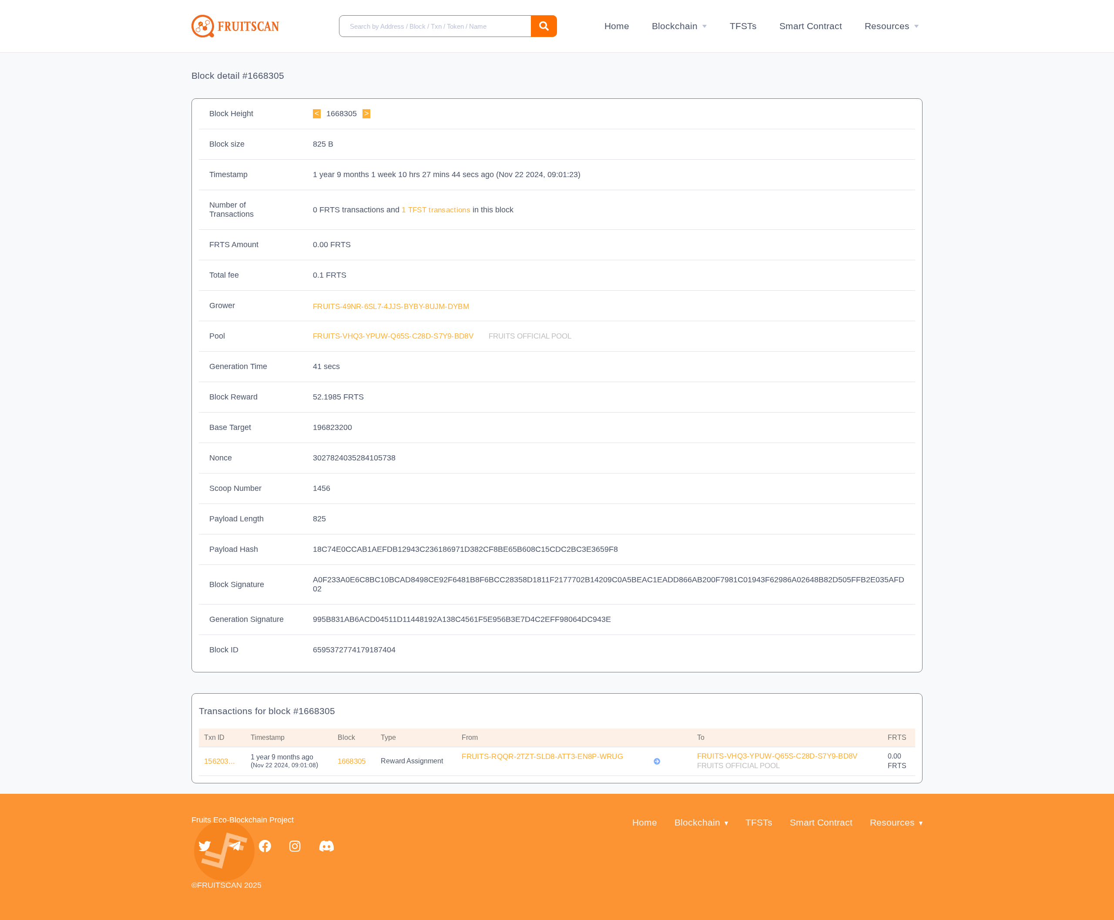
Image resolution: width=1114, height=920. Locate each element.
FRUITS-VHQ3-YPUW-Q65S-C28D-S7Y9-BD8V (394, 336)
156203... (219, 761)
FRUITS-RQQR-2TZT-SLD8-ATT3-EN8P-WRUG (542, 756)
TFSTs (743, 26)
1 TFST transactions (437, 210)
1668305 (352, 761)
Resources (887, 26)
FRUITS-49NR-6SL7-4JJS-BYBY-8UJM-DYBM (392, 306)
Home (616, 26)
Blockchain (675, 26)
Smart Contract (810, 26)
